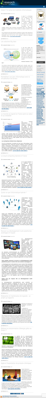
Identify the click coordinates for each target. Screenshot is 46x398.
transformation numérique (41, 122)
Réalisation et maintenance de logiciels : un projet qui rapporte (15, 297)
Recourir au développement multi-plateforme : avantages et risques (16, 232)
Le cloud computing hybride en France (14, 156)
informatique (38, 101)
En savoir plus (40, 83)
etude (37, 97)
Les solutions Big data (8, 42)
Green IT (41, 98)
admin (11, 82)
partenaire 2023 (40, 111)
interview (41, 101)
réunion (43, 119)
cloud (38, 89)
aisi (38, 88)
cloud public (39, 92)
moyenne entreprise (40, 104)
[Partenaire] (41, 15)
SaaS (37, 121)
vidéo (38, 124)
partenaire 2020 (41, 107)
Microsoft (42, 103)
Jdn (40, 103)
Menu (2, 6)
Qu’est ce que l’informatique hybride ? (14, 193)
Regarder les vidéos (41, 42)
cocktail (38, 95)
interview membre (39, 102)
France (39, 97)
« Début (12, 393)
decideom (41, 96)
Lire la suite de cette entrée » (15, 36)
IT (42, 102)
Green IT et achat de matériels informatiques (16, 10)
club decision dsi (41, 93)
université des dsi (40, 123)
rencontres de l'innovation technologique (40, 117)
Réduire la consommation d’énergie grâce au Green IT (16, 329)
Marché (7, 38)
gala (41, 97)
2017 (37, 88)
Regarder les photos (41, 39)
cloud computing (39, 90)
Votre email (38, 57)
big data (42, 88)
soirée (40, 121)
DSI (44, 96)
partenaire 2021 (39, 108)
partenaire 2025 (40, 113)
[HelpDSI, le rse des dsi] (41, 26)
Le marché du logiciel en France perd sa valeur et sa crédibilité (17, 115)
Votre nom (38, 53)
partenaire (39, 106)
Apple (40, 88)
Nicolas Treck (13, 13)
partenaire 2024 (39, 112)
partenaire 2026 (40, 114)
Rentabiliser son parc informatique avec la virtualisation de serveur (15, 78)
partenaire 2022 (40, 109)
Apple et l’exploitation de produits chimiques (16, 363)
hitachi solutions (39, 100)
